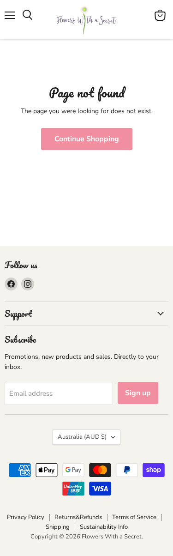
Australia (82, 437)
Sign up (138, 393)
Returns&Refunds (78, 517)
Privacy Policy (25, 517)
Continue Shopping (86, 139)
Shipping (58, 527)
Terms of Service (134, 517)
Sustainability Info (104, 527)
